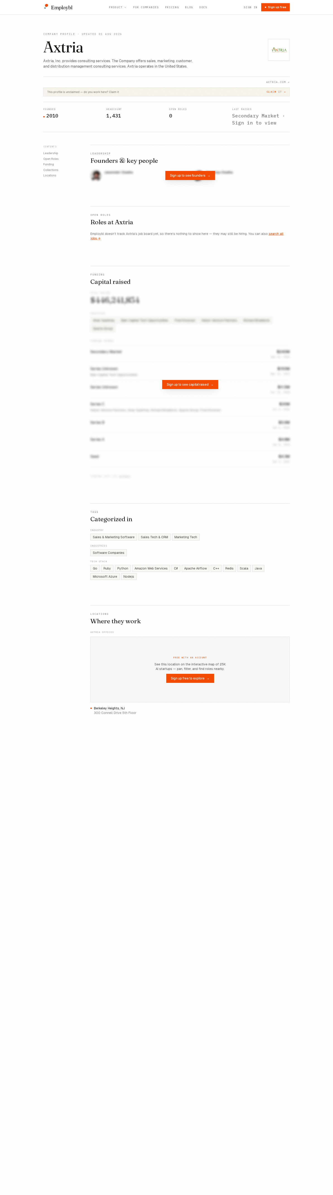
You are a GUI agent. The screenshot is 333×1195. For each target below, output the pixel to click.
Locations (49, 175)
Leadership (50, 153)
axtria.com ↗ (278, 82)
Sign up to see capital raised (190, 384)
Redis (229, 568)
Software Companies (108, 553)
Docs (203, 7)
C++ (216, 568)
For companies (146, 7)
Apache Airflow (195, 568)
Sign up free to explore (190, 678)
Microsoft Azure (105, 576)
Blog (189, 7)
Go (95, 568)
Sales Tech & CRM (154, 537)
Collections (50, 169)
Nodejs (128, 576)
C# (176, 568)
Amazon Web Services (151, 568)
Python (122, 568)
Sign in (251, 7)
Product (116, 7)
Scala (244, 568)
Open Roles (51, 158)
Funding (48, 164)
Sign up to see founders (190, 175)
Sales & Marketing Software (114, 537)
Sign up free (277, 7)
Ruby (107, 568)
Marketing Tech (185, 537)
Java (258, 568)
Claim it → (276, 91)
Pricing (172, 7)
